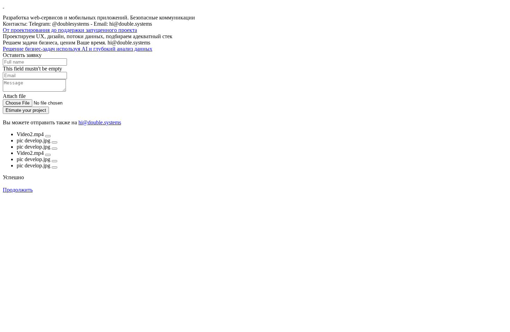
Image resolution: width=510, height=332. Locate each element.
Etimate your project (26, 110)
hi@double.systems (99, 122)
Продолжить (18, 190)
